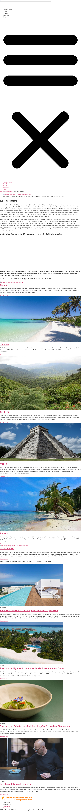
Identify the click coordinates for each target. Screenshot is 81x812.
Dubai (5, 11)
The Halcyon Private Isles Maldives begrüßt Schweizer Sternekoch (35, 726)
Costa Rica (5, 412)
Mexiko (4, 463)
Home (2, 191)
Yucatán (4, 344)
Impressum (6, 802)
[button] (40, 99)
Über (4, 17)
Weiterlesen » (4, 295)
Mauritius (6, 15)
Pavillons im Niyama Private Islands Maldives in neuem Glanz (32, 668)
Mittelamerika (7, 548)
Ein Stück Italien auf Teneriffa (15, 784)
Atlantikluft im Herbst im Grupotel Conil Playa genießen (29, 610)
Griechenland (7, 13)
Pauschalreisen (7, 9)
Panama (4, 533)
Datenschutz (7, 804)
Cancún (4, 285)
